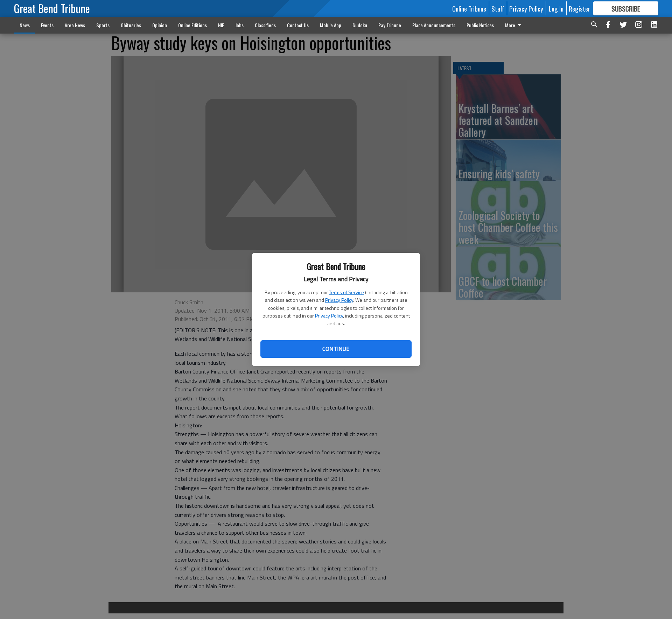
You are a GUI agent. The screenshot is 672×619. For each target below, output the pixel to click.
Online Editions (192, 25)
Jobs (239, 25)
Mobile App (330, 25)
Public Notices (480, 25)
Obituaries (131, 25)
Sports (103, 25)
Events (47, 25)
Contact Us (298, 25)
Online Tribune (469, 8)
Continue (335, 348)
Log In (556, 8)
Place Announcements (433, 25)
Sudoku (359, 25)
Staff (497, 8)
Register (579, 8)
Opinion (159, 25)
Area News (75, 25)
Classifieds (265, 25)
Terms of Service (346, 292)
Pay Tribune (389, 25)
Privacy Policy (339, 300)
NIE (221, 25)
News (25, 25)
